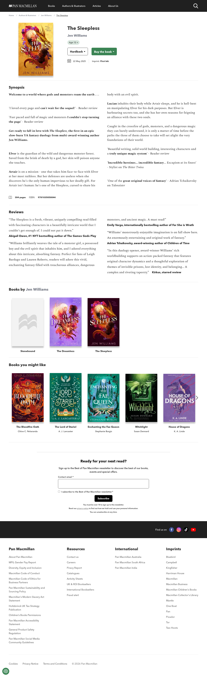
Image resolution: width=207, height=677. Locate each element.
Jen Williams (46, 15)
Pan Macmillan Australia (128, 556)
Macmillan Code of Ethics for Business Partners (25, 580)
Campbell (171, 562)
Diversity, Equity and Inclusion (25, 567)
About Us (113, 5)
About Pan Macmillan (20, 556)
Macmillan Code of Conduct (24, 573)
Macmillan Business (176, 584)
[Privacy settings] (5, 671)
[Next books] (197, 398)
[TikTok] (186, 529)
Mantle (170, 600)
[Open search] (195, 5)
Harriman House (175, 573)
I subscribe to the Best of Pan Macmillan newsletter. (87, 491)
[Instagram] (178, 529)
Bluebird (170, 556)
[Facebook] (171, 529)
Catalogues (73, 573)
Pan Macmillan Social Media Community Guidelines (24, 640)
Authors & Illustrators (73, 5)
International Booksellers (80, 589)
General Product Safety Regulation (21, 631)
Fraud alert (73, 595)
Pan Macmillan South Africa (130, 562)
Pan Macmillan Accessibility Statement (24, 622)
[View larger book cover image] (35, 49)
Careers (71, 562)
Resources (76, 549)
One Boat (171, 605)
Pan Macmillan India (126, 567)
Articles (97, 5)
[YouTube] (193, 529)
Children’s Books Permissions (25, 615)
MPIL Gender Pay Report (22, 562)
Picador (170, 616)
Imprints (173, 549)
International (126, 549)
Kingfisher (171, 567)
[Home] (23, 6)
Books (51, 5)
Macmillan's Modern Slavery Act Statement (26, 598)
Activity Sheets (75, 578)
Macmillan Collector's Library (182, 595)
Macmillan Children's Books (181, 589)
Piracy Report (74, 567)
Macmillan (171, 578)
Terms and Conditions (55, 663)
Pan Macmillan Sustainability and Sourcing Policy (27, 589)
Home (11, 15)
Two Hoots (172, 627)
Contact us (72, 556)
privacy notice (82, 508)
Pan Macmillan (22, 549)
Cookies (13, 663)
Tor (168, 622)
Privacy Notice (30, 663)
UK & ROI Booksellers (79, 584)
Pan (168, 611)
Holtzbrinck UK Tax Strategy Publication (24, 607)
